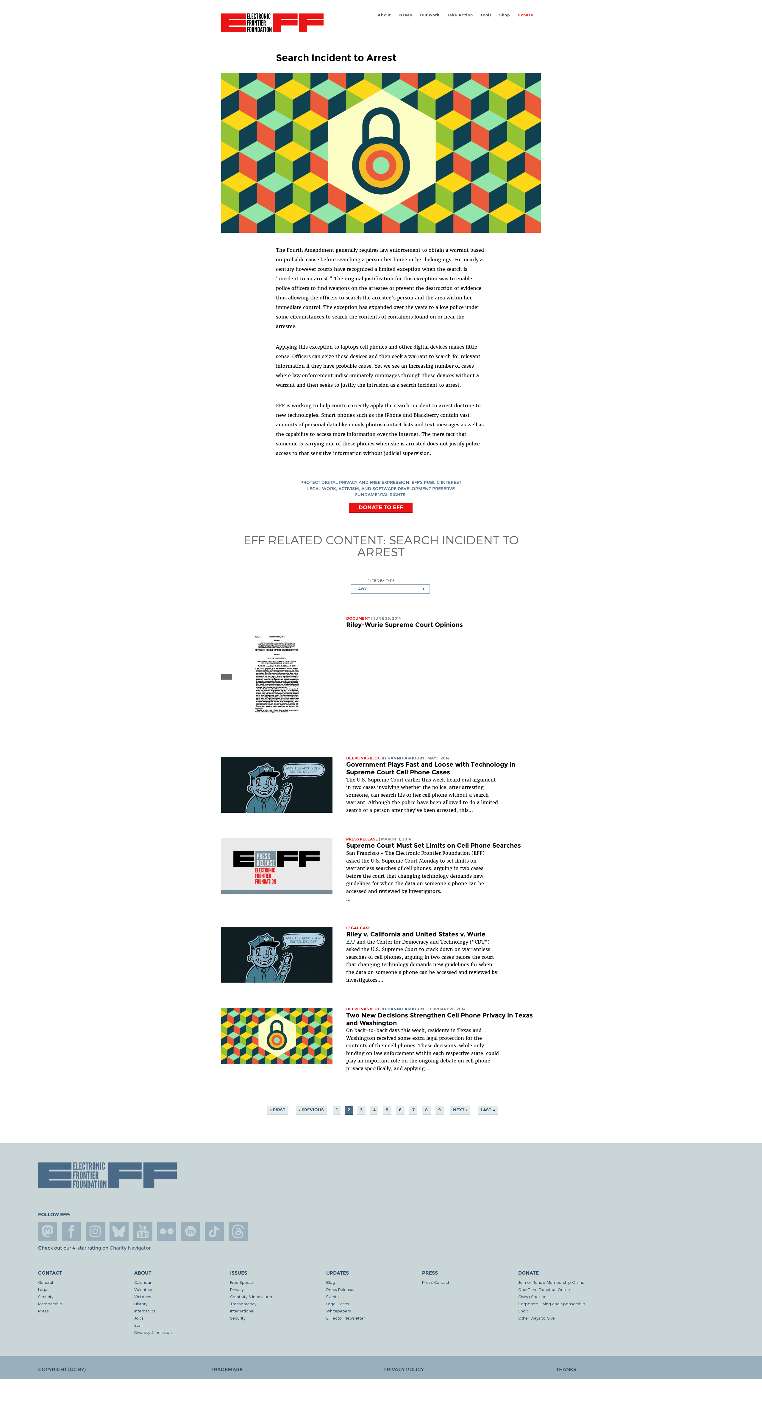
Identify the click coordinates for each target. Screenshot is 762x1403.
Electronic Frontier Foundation (272, 26)
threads (238, 1231)
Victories (142, 1296)
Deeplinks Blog (363, 758)
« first (277, 1110)
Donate (525, 15)
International (242, 1311)
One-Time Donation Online (544, 1289)
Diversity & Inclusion (153, 1332)
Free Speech (242, 1282)
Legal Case (358, 928)
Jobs (138, 1318)
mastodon (47, 1231)
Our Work (429, 15)
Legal (43, 1289)
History (140, 1303)
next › (460, 1110)
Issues (405, 15)
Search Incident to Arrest (438, 545)
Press (43, 1311)
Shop (504, 15)
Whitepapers (338, 1311)
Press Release (362, 839)
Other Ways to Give (536, 1318)
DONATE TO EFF (381, 507)
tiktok (214, 1231)
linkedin (190, 1231)
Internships (144, 1311)
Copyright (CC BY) (62, 1369)
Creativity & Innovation (251, 1296)
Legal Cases (337, 1303)
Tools (486, 15)
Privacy (236, 1289)
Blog (330, 1282)
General (45, 1282)
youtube (142, 1231)
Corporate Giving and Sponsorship (551, 1303)
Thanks (566, 1369)
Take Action (460, 15)
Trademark (227, 1369)
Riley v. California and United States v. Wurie (415, 934)
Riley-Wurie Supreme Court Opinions (404, 624)
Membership (50, 1303)
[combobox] (390, 589)
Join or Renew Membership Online (551, 1282)
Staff (138, 1325)
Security (45, 1296)
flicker (166, 1231)
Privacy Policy (403, 1369)
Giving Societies (533, 1296)
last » (488, 1110)
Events (332, 1296)
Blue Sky (119, 1231)
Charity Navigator (130, 1248)
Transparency (243, 1303)
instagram (95, 1231)
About (384, 15)
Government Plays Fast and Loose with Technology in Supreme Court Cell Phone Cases (430, 768)
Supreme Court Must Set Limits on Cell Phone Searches (433, 845)
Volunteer (143, 1289)
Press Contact (435, 1282)
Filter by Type (381, 580)
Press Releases (340, 1289)
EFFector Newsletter (345, 1318)
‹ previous (311, 1110)
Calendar (143, 1282)
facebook (71, 1231)
